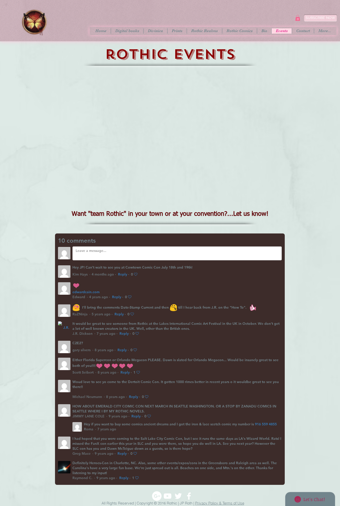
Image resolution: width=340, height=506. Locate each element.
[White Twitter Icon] (178, 496)
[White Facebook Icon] (189, 496)
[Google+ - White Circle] (157, 496)
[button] (297, 18)
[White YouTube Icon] (167, 496)
